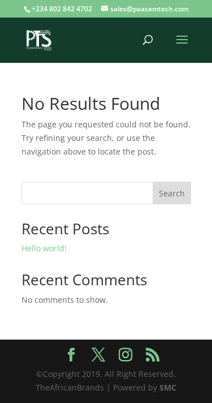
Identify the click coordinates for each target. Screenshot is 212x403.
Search (172, 193)
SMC (167, 387)
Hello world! (44, 248)
